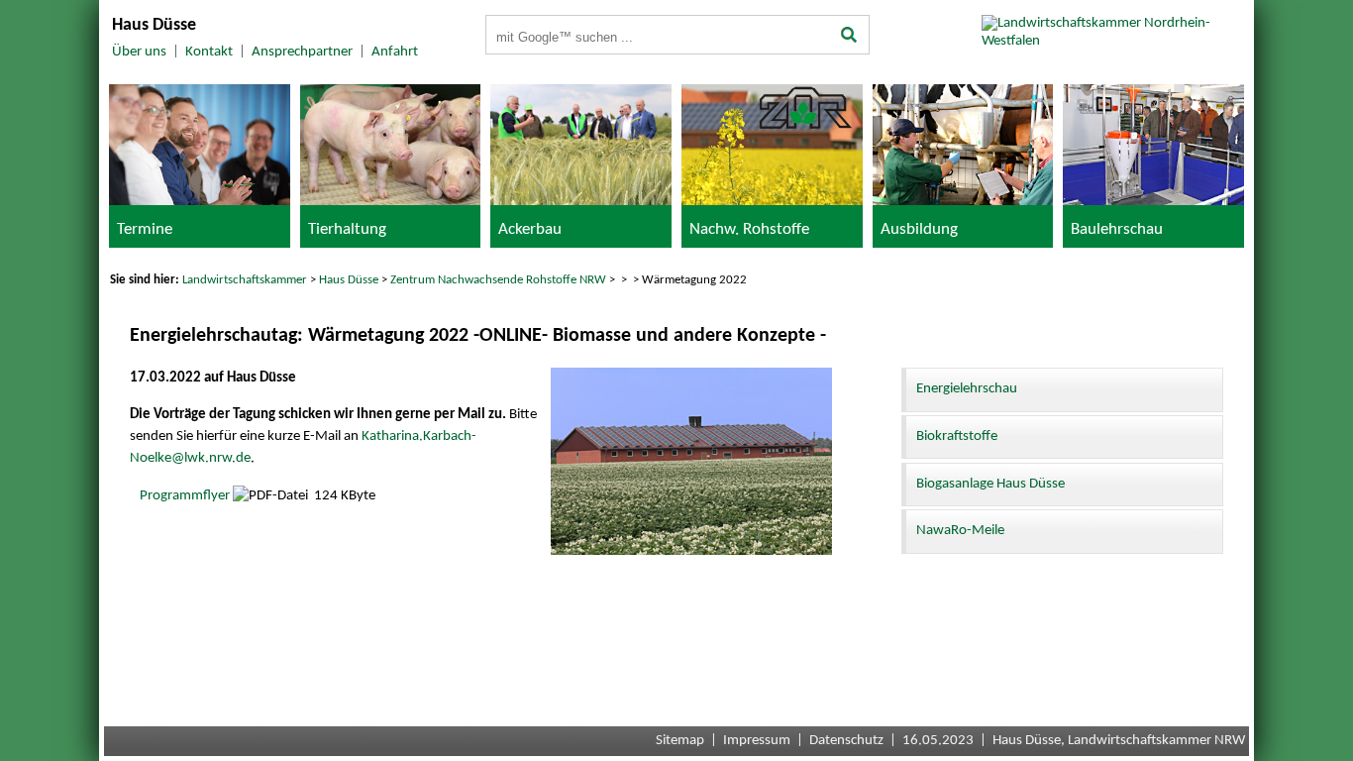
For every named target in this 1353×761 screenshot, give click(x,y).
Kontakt (209, 52)
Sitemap (680, 740)
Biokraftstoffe (956, 436)
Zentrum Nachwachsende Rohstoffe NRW (498, 279)
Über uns (139, 52)
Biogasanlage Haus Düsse (990, 484)
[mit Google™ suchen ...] (849, 36)
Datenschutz (846, 740)
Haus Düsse (348, 279)
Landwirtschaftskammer (244, 279)
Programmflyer (185, 496)
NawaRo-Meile (960, 530)
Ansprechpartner (302, 52)
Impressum (756, 740)
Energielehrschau (966, 388)
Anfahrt (394, 52)
